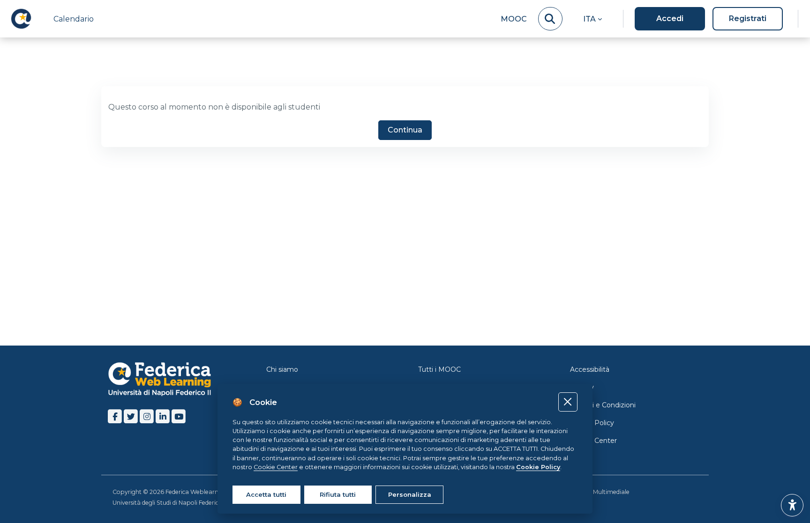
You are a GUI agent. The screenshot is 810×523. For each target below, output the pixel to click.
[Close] (568, 402)
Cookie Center (593, 440)
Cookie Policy (592, 423)
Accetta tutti (266, 494)
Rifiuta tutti (338, 494)
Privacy (582, 387)
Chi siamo (282, 369)
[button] (592, 18)
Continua (405, 129)
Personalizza (409, 494)
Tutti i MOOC (439, 369)
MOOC (514, 19)
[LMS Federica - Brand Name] (21, 18)
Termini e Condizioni (603, 405)
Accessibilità (589, 369)
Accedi (669, 18)
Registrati (747, 18)
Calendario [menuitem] (73, 19)
